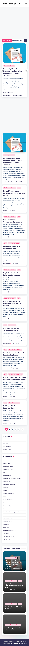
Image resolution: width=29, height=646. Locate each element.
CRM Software (7, 472)
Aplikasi (5, 457)
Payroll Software (14, 240)
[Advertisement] (14, 22)
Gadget (5, 487)
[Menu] (26, 3)
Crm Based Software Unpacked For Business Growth (12, 300)
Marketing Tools (7, 512)
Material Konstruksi (8, 515)
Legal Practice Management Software (13, 508)
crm (25, 65)
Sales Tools (12, 321)
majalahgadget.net (12, 3)
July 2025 (5, 440)
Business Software (15, 65)
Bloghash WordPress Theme (19, 640)
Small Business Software (9, 527)
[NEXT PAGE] (22, 426)
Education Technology (15, 371)
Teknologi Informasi (8, 533)
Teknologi (6, 530)
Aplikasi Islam (6, 460)
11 (18, 426)
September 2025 (7, 437)
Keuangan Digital (9, 151)
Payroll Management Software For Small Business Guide (14, 190)
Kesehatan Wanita (8, 496)
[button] (14, 88)
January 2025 (7, 446)
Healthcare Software (15, 346)
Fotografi (5, 484)
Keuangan (6, 499)
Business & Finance (8, 463)
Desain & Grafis (7, 478)
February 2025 (7, 443)
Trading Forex (7, 536)
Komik (4, 505)
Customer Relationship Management (12, 475)
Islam (4, 493)
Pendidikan (6, 521)
